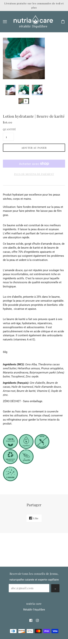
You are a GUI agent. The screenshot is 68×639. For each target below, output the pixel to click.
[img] (31, 620)
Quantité (8, 129)
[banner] (33, 21)
